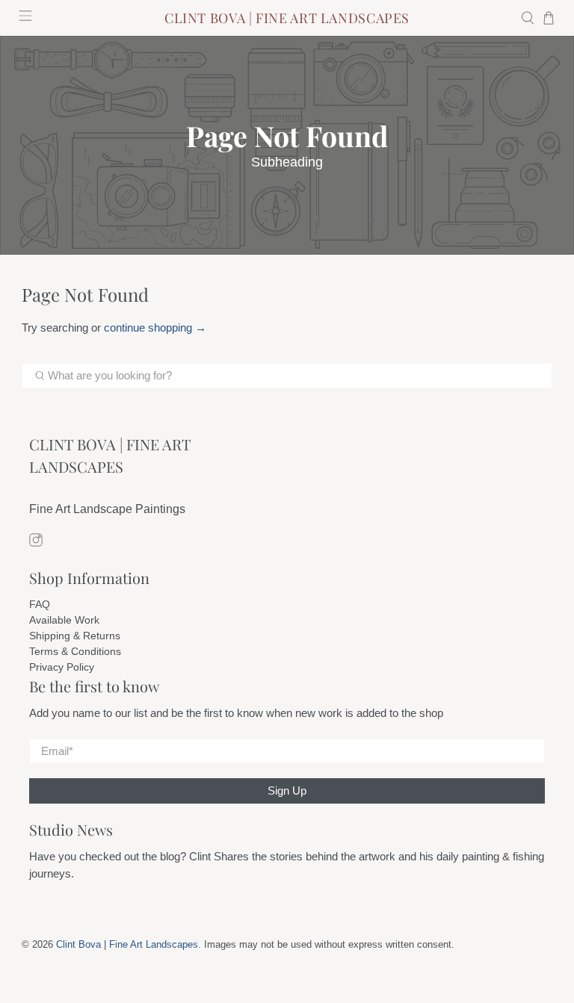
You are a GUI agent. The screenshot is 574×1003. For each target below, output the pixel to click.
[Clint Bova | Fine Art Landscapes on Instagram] (36, 542)
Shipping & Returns (74, 636)
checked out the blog (129, 856)
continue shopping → (155, 327)
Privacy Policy (61, 667)
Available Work (64, 620)
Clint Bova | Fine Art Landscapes (127, 945)
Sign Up (287, 790)
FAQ (39, 604)
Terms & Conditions (75, 651)
